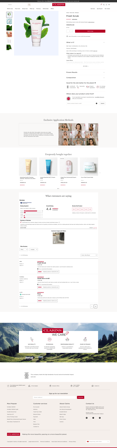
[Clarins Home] (59, 4)
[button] (9, 15)
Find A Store (63, 419)
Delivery (35, 409)
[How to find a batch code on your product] (96, 103)
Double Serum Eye (11, 411)
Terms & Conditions (45, 441)
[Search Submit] (29, 4)
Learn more (33, 376)
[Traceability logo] (68, 98)
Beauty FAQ (36, 424)
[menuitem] (101, 4)
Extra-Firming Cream (12, 416)
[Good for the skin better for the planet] (95, 82)
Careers (61, 421)
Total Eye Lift (10, 414)
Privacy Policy (72, 441)
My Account (36, 406)
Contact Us (36, 426)
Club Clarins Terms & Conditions (59, 441)
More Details (91, 22)
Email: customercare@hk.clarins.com (95, 406)
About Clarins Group (65, 406)
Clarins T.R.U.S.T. (99, 97)
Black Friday (63, 414)
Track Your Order (37, 411)
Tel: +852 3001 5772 (91, 409)
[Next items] (100, 173)
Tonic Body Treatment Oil (13, 421)
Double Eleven (63, 411)
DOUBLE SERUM (11, 406)
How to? (95, 50)
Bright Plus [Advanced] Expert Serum (16, 419)
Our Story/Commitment (65, 409)
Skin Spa (62, 416)
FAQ (34, 421)
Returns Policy (36, 414)
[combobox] (98, 441)
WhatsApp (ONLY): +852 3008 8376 (95, 408)
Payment (35, 416)
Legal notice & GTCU (33, 441)
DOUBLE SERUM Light (12, 409)
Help (34, 419)
